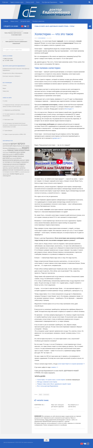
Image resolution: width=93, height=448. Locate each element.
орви (27, 160)
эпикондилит (7, 175)
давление (6, 154)
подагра (22, 164)
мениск (19, 158)
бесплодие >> (69, 109)
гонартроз (12, 152)
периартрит (25, 162)
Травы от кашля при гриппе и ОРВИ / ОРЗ (15, 134)
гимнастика (12, 150)
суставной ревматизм (24, 171)
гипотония (5, 152)
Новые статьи (14, 21)
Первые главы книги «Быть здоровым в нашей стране (54, 384)
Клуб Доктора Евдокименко (49, 2)
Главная (6, 21)
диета (17, 154)
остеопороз (7, 162)
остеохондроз (16, 162)
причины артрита (8, 168)
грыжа (22, 152)
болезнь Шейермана (9, 148)
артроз (21, 143)
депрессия (12, 154)
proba (5, 101)
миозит (22, 160)
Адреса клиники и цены (16, 2)
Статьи (72, 26)
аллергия (6, 144)
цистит (22, 174)
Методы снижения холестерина (47, 382)
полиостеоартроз (19, 166)
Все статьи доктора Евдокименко (47, 386)
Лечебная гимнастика (38, 21)
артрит (14, 143)
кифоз (22, 154)
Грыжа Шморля (8, 130)
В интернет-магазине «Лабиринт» (11, 76)
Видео (61, 2)
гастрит (5, 150)
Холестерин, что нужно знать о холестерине (51, 379)
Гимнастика (6, 91)
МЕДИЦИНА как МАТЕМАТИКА (12, 110)
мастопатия (13, 158)
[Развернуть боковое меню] (90, 26)
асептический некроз (10, 146)
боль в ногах (19, 148)
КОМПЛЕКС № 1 (39, 404)
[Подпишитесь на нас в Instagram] (28, 26)
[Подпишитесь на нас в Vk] (25, 26)
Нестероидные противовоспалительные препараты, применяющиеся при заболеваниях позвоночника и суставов (15, 125)
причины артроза (19, 168)
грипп (18, 152)
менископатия (8, 160)
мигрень (17, 160)
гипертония (23, 150)
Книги (37, 2)
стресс (16, 172)
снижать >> (54, 367)
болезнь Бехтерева (23, 146)
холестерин (46, 394)
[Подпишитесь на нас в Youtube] (22, 26)
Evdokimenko (42, 38)
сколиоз (12, 172)
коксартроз (7, 156)
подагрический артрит (9, 166)
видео (40, 394)
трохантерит (6, 174)
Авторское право (25, 21)
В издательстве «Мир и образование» (13, 73)
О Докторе (5, 2)
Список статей (30, 2)
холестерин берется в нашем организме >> (71, 364)
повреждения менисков (11, 164)
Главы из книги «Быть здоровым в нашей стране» (52, 26)
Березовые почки (8, 119)
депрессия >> (57, 138)
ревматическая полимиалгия (13, 170)
